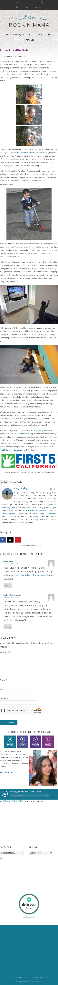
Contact (35, 978)
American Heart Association (29, 152)
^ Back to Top (12, 978)
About (27, 978)
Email (3, 689)
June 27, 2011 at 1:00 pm (11, 598)
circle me (48, 744)
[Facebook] (51, 489)
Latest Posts (26, 546)
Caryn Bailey (20, 488)
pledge (3, 440)
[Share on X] (10, 540)
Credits (39, 981)
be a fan (22, 744)
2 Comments (21, 56)
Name (3, 680)
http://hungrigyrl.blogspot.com (30, 575)
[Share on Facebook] (3, 540)
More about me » (7, 772)
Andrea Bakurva (10, 595)
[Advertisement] (21, 825)
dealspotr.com (29, 917)
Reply (7, 585)
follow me (10, 744)
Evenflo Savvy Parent (35, 516)
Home (21, 978)
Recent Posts (16, 482)
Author (4, 482)
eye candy (35, 744)
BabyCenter (44, 430)
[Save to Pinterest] (18, 540)
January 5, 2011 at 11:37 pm (12, 564)
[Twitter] (54, 489)
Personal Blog (36, 546)
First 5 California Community (11, 450)
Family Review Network (36, 510)
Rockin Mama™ (29, 21)
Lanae (6, 561)
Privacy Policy (45, 978)
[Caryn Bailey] (7, 498)
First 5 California (20, 433)
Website (4, 698)
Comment (5, 651)
